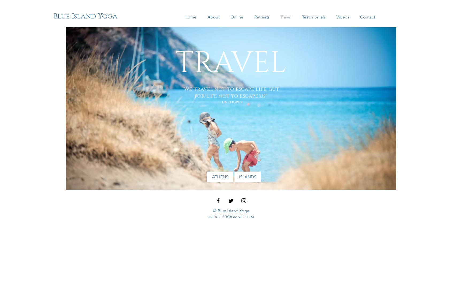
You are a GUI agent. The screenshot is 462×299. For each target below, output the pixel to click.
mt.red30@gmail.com (231, 217)
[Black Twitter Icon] (231, 201)
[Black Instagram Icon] (244, 201)
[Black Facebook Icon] (218, 201)
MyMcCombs (77, 217)
